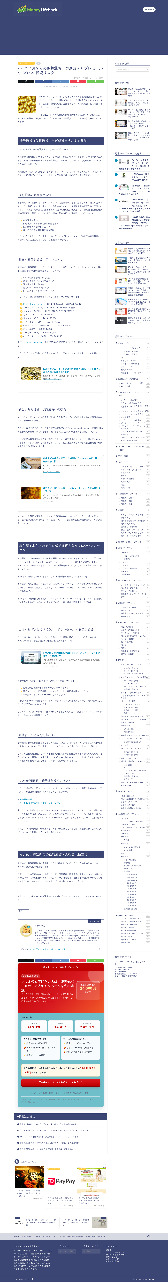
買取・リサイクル (134, 758)
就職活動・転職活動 (134, 527)
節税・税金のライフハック (133, 622)
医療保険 (134, 562)
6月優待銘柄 (131, 897)
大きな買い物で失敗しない (135, 738)
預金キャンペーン (135, 940)
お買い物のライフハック (135, 664)
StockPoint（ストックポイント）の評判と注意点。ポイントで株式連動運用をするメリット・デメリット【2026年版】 (134, 205)
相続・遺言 (135, 616)
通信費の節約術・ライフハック (135, 761)
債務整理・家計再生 (135, 588)
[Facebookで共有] (43, 81)
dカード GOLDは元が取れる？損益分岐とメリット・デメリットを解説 (49, 1137)
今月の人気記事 (112, 1261)
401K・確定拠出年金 (131, 556)
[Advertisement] (84, 37)
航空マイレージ (129, 713)
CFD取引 (134, 818)
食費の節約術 (135, 785)
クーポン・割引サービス (135, 693)
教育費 (135, 476)
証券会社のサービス (135, 802)
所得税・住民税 (135, 639)
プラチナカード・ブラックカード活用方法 (135, 427)
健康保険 (127, 559)
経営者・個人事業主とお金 (135, 533)
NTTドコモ (128, 768)
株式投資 (135, 856)
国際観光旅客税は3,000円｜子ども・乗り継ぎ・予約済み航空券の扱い (49, 1124)
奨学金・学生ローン (134, 591)
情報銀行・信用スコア (132, 354)
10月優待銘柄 (132, 875)
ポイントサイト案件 (131, 707)
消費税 (135, 648)
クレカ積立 (128, 850)
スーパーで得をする (131, 671)
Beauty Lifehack (122, 969)
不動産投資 (135, 830)
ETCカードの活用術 (134, 400)
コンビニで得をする (131, 668)
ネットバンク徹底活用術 (135, 919)
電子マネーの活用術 (135, 440)
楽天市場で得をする (131, 689)
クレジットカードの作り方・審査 (135, 411)
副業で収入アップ (135, 524)
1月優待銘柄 (131, 883)
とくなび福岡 (120, 971)
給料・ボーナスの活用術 (135, 536)
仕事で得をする (134, 518)
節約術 (133, 660)
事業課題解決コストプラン (126, 974)
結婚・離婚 (135, 482)
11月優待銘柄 (132, 877)
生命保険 (135, 571)
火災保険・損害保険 (135, 568)
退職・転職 (135, 488)
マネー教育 (133, 456)
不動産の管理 (135, 501)
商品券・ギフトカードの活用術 (135, 735)
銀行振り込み (135, 937)
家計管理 (135, 745)
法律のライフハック (133, 603)
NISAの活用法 (135, 627)
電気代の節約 (129, 732)
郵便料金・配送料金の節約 (135, 782)
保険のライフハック (133, 548)
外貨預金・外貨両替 (134, 925)
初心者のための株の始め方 (133, 866)
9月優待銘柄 (131, 906)
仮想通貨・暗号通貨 (131, 351)
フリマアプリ (134, 367)
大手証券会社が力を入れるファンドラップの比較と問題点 (141, 177)
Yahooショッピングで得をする (135, 686)
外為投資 (135, 836)
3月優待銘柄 (131, 889)
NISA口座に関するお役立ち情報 (135, 799)
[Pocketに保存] (78, 81)
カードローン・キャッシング (135, 585)
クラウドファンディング (134, 361)
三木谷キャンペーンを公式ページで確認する (61, 1082)
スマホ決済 (135, 417)
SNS (134, 358)
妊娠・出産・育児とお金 (135, 470)
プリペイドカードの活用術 (135, 431)
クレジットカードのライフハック (133, 394)
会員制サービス (135, 370)
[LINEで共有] (95, 81)
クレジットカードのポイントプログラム (135, 407)
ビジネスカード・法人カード (134, 423)
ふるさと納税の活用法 (135, 630)
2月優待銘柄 (131, 886)
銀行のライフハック (133, 915)
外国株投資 (128, 868)
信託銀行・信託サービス (134, 921)
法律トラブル (135, 610)
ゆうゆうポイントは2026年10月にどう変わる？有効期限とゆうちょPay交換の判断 (54, 1130)
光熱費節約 (135, 725)
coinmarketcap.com (33, 342)
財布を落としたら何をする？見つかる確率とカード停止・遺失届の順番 (49, 1143)
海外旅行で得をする (131, 755)
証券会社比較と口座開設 (135, 808)
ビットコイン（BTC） (33, 304)
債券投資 (135, 834)
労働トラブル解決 (134, 607)
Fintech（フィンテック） (26, 63)
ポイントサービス (135, 701)
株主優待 (127, 871)
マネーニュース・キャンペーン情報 (133, 448)
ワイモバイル (129, 773)
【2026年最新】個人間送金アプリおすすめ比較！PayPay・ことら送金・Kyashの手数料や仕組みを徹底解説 (134, 223)
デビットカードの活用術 (135, 420)
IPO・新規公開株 (130, 860)
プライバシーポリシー (115, 1252)
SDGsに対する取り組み (116, 1255)
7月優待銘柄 (131, 900)
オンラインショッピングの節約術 (135, 677)
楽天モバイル (129, 779)
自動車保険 (135, 574)
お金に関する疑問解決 (133, 379)
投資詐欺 (134, 853)
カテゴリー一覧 (112, 1259)
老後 (135, 485)
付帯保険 (134, 435)
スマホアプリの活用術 (135, 364)
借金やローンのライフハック (133, 580)
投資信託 (135, 844)
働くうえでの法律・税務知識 (135, 521)
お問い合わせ (111, 1257)
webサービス (133, 343)
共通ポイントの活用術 (132, 710)
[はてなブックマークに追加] (60, 81)
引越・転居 (135, 473)
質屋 (134, 597)
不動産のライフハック (133, 494)
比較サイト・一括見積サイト (134, 373)
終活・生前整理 (135, 479)
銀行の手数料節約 (135, 930)
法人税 (134, 645)
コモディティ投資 (134, 824)
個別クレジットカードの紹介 (135, 437)
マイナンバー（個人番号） (134, 633)
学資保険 (134, 565)
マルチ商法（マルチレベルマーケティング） (40, 803)
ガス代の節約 (129, 729)
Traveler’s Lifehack (123, 968)
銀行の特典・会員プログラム (135, 934)
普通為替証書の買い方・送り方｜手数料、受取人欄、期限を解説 (46, 1149)
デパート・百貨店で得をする (134, 674)
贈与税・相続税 (135, 654)
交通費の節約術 (135, 722)
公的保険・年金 (135, 552)
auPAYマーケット (130, 683)
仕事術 (133, 510)
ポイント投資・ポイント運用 (135, 827)
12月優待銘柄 (132, 880)
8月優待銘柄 (131, 903)
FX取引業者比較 (134, 796)
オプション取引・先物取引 (134, 821)
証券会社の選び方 (133, 791)
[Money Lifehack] (37, 15)
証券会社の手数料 (135, 805)
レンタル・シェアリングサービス (135, 719)
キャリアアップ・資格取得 (135, 515)
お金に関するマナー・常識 (135, 383)
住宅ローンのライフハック (133, 542)
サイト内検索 (149, 9)
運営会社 (109, 1250)
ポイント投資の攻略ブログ (126, 976)
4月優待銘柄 (131, 891)
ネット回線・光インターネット (135, 770)
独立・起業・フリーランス (135, 530)
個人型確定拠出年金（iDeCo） (134, 636)
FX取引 (126, 840)
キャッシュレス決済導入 (134, 403)
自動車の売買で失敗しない (133, 742)
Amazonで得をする (131, 681)
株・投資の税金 (135, 642)
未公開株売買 (26, 799)
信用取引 (127, 863)
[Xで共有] (26, 81)
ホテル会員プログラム (132, 704)
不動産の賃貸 (135, 504)
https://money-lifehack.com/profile (48, 949)
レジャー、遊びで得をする (135, 716)
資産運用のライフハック (133, 814)
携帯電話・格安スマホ (132, 776)
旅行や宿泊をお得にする (135, 748)
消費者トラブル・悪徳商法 (135, 613)
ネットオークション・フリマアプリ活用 (135, 697)
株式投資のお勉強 (130, 909)
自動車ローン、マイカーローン (134, 594)
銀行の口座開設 (135, 928)
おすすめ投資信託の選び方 (133, 847)
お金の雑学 (135, 386)
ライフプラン (133, 462)
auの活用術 (128, 765)
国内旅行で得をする (131, 752)
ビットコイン (24, 911)
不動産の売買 (135, 498)
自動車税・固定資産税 (134, 651)
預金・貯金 (135, 943)
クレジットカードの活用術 (135, 414)
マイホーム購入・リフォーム (135, 467)
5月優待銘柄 (131, 894)
